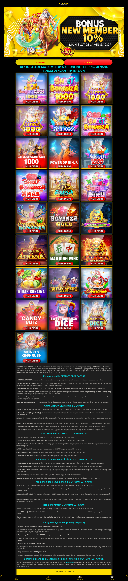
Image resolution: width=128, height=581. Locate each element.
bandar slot (70, 562)
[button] (3, 32)
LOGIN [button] (88, 62)
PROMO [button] (80, 580)
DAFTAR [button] (40, 62)
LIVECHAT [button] (112, 580)
